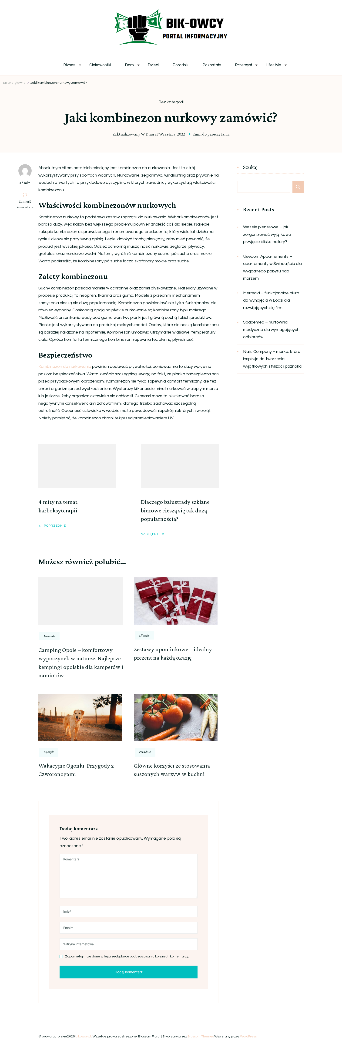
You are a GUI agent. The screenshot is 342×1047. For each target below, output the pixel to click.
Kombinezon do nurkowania (64, 366)
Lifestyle (273, 65)
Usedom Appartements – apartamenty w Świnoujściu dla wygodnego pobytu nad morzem (272, 267)
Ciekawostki (100, 65)
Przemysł (243, 65)
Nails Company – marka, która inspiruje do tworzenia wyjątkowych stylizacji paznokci (272, 359)
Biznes (69, 65)
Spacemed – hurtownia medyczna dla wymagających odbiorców (271, 329)
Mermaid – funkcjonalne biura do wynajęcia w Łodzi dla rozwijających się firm (271, 300)
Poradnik (180, 65)
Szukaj (250, 167)
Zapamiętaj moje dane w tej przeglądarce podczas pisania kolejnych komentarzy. (127, 956)
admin (24, 183)
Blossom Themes (201, 1036)
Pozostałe (211, 65)
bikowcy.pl (83, 1036)
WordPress (248, 1036)
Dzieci (153, 65)
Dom (129, 65)
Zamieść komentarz (27, 204)
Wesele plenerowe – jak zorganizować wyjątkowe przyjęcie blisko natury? (267, 234)
